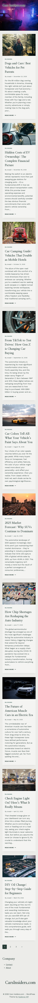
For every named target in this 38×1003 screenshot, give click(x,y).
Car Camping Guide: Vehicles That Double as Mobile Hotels (18, 255)
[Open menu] (33, 5)
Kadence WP (23, 997)
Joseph (9, 76)
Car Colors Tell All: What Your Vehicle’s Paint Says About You (18, 438)
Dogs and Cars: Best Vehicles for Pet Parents (18, 67)
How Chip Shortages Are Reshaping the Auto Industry (18, 616)
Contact (9, 965)
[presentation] (19, 45)
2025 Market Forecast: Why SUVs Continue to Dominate (19, 527)
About (8, 968)
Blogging (8, 59)
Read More (10, 115)
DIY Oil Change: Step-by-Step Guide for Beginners (18, 889)
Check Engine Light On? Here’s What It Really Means (17, 802)
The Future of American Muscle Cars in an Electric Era (19, 711)
